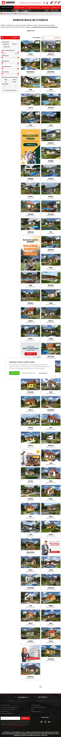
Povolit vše (14, 373)
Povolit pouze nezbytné (28, 373)
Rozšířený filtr (15, 37)
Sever (5, 79)
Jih (6, 81)
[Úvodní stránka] (8, 2)
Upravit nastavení (43, 373)
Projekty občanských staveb (33, 7)
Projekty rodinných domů (7, 7)
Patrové (14, 44)
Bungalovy (6, 44)
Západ (14, 81)
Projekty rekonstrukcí (19, 7)
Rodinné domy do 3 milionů (22, 13)
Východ (14, 79)
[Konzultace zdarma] (47, 3)
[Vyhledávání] (44, 2)
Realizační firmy (45, 7)
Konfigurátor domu (55, 7)
